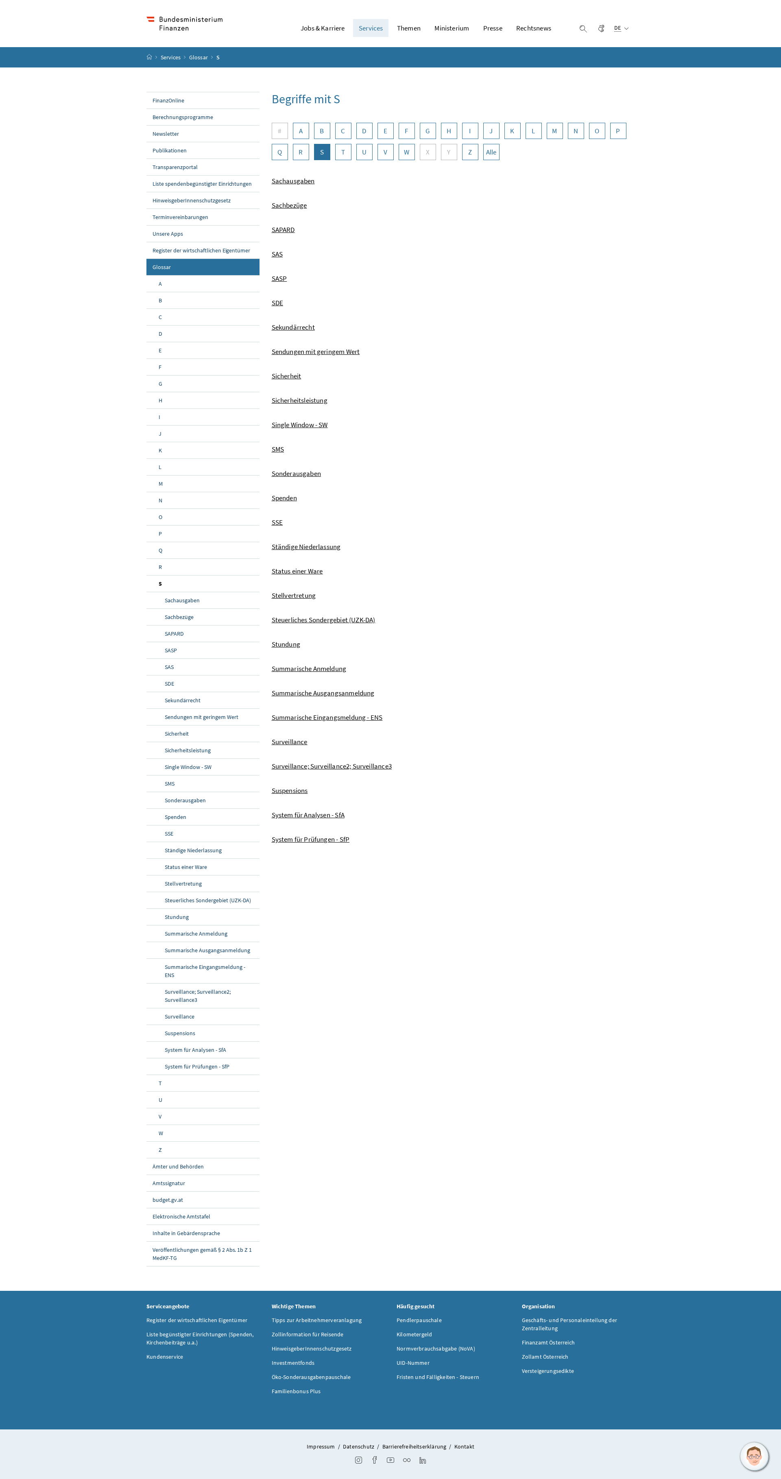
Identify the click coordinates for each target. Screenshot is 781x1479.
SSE (169, 833)
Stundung (177, 917)
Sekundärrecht (183, 700)
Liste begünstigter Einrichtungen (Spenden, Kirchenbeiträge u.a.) (199, 1338)
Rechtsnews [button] (533, 28)
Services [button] (371, 28)
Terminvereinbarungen (180, 217)
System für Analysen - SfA (195, 1049)
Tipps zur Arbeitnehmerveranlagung (317, 1320)
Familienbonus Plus (296, 1391)
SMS (170, 783)
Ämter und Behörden (178, 1166)
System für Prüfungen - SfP (197, 1066)
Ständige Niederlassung (193, 850)
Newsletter (166, 133)
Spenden (175, 817)
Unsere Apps (168, 233)
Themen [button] (409, 28)
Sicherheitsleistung (188, 750)
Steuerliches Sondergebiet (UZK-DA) (208, 900)
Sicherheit (177, 733)
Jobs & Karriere (323, 28)
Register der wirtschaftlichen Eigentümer (201, 250)
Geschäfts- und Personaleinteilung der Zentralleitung (569, 1324)
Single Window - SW (188, 767)
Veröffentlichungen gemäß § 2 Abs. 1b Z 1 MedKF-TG (202, 1254)
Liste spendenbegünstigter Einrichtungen (202, 183)
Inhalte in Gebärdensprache (186, 1233)
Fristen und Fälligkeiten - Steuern (438, 1377)
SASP (171, 650)
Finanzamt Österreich (548, 1342)
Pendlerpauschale (419, 1320)
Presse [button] (492, 28)
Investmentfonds (293, 1362)
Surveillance (179, 1016)
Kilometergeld (414, 1334)
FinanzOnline (168, 100)
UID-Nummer (413, 1362)
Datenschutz (358, 1446)
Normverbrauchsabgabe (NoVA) (436, 1348)
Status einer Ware (186, 867)
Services (171, 57)
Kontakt (464, 1446)
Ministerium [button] (451, 28)
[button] (754, 1456)
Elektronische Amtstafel (181, 1216)
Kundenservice (164, 1356)
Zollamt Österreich (545, 1356)
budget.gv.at (168, 1199)
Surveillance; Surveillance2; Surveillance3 (198, 995)
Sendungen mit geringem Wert (201, 717)
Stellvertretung (183, 883)
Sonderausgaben (185, 800)
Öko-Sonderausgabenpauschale (311, 1377)
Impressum (321, 1446)
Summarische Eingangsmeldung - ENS (205, 971)
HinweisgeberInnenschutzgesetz (192, 200)
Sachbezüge (179, 617)
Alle (491, 152)
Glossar (199, 57)
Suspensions (180, 1033)
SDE (169, 683)
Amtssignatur (169, 1183)
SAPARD (174, 633)
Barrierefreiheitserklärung (414, 1446)
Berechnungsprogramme (183, 117)
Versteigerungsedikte (548, 1371)
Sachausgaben (182, 600)
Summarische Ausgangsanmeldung (207, 950)
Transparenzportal (175, 167)
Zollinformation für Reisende (308, 1334)
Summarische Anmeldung (196, 933)
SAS (169, 667)
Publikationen (170, 150)
